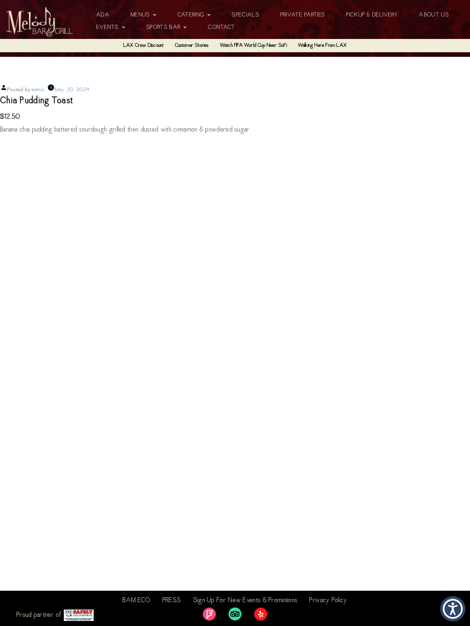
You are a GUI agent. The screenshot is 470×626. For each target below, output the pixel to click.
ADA (103, 15)
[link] (209, 614)
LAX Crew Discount (143, 46)
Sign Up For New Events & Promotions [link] (245, 600)
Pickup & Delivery (372, 15)
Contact (221, 27)
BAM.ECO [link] (136, 600)
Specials (245, 15)
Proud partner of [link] (40, 615)
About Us (433, 15)
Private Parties (302, 15)
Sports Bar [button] (164, 27)
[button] (452, 608)
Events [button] (108, 27)
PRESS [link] (171, 600)
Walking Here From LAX (322, 46)
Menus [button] (141, 15)
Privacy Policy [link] (328, 600)
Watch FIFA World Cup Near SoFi (253, 46)
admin (38, 90)
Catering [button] (192, 15)
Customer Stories (192, 46)
